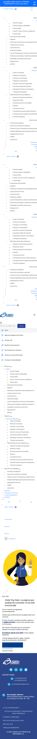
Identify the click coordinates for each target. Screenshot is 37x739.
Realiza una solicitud (12, 645)
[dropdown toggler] (11, 366)
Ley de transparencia (11, 495)
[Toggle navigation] (34, 315)
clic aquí (34, 3)
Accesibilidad (12, 538)
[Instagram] (21, 670)
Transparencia (8, 519)
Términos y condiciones (11, 717)
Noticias (7, 490)
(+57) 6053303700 (7, 648)
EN (32, 8)
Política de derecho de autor (13, 720)
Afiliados (7, 497)
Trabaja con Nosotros (11, 727)
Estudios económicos (11, 493)
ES (32, 10)
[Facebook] (11, 670)
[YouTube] (16, 670)
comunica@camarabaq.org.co (20, 684)
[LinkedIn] (26, 670)
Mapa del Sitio (8, 724)
